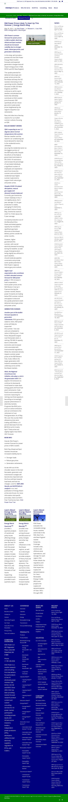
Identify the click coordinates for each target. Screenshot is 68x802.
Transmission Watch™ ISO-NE (26, 775)
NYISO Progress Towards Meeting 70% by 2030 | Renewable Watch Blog (58, 162)
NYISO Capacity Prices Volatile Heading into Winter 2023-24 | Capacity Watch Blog (58, 360)
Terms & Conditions (9, 633)
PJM (40, 29)
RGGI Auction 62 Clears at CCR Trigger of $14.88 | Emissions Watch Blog (58, 324)
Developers (39, 616)
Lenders (38, 619)
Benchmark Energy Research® (25, 641)
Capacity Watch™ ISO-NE (26, 681)
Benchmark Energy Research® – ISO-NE (27, 649)
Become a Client (8, 611)
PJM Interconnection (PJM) (42, 659)
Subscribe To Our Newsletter (9, 627)
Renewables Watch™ (25, 748)
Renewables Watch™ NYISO (26, 757)
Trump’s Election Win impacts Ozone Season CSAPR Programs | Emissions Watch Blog (58, 122)
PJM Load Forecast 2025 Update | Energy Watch (58, 79)
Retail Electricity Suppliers (40, 630)
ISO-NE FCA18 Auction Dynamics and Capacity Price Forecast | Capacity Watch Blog (58, 302)
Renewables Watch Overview (41, 740)
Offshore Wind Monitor (26, 767)
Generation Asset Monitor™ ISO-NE (27, 728)
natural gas (22, 30)
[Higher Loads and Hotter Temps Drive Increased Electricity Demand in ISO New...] (1, 401)
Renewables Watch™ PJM (25, 762)
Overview (22, 608)
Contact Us (7, 614)
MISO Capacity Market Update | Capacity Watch (58, 99)
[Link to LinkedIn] (59, 1)
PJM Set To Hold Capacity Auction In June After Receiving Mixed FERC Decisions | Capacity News (58, 287)
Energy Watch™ (24, 703)
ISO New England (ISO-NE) (42, 644)
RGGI (6, 30)
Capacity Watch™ (24, 677)
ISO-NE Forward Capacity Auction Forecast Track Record (58, 335)
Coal (37, 29)
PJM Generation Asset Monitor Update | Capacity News (58, 89)
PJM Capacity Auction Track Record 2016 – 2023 (58, 348)
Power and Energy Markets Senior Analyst (58, 34)
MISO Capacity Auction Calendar (42, 678)
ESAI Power (20, 29)
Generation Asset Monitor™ (25, 723)
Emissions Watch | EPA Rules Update (58, 238)
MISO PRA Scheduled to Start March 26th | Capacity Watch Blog (58, 261)
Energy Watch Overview (39, 719)
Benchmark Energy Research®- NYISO (25, 658)
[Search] (32, 18)
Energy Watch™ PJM (26, 718)
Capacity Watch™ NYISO (26, 691)
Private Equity (39, 613)
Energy (22, 617)
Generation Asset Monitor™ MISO (27, 733)
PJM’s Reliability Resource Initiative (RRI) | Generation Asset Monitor (58, 67)
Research (31, 29)
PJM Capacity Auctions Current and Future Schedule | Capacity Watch (58, 55)
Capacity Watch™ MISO (26, 686)
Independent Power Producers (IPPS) (41, 625)
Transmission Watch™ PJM (26, 786)
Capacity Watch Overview (40, 709)
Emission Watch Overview (40, 714)
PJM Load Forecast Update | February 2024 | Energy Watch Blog (58, 273)
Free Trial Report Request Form (40, 724)
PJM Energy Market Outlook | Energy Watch (58, 109)
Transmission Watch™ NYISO (26, 781)
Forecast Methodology (26, 626)
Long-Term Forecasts (25, 672)
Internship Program (9, 620)
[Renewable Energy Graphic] (39, 518)
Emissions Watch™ (25, 700)
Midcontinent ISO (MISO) (42, 650)
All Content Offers (40, 700)
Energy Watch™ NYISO (26, 712)
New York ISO (41, 654)
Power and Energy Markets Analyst (58, 27)
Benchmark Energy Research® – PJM (27, 666)
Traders (38, 622)
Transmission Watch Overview (41, 745)
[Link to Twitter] (62, 1)
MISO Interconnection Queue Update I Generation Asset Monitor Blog (58, 148)
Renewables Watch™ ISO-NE (26, 752)
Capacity (22, 611)
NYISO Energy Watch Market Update (58, 43)
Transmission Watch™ (26, 771)
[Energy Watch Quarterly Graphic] (10, 518)
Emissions (23, 614)
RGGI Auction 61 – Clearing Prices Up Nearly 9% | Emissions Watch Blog (58, 373)
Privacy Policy (8, 630)
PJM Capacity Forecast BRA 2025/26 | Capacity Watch (58, 229)
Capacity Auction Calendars (40, 665)
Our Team (7, 623)
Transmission (23, 623)
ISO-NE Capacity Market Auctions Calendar (42, 671)
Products (22, 635)
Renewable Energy (25, 620)
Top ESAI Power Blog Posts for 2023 (58, 314)
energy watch (12, 30)
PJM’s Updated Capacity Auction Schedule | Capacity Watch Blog (58, 135)
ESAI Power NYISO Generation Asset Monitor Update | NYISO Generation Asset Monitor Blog (58, 188)
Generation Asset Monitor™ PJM (27, 743)
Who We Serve (40, 610)
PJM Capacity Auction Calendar (42, 688)
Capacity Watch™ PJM (26, 696)
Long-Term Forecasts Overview (41, 735)
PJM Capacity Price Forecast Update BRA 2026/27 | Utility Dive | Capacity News (58, 217)
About (6, 608)
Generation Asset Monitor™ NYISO (27, 738)
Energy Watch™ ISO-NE (26, 707)
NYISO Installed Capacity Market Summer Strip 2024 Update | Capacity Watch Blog (58, 248)
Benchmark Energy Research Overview (41, 704)
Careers (6, 617)
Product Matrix (24, 638)
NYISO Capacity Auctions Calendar (43, 683)
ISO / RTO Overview (41, 640)
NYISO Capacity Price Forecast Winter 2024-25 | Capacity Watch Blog (58, 174)
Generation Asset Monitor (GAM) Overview (40, 730)
